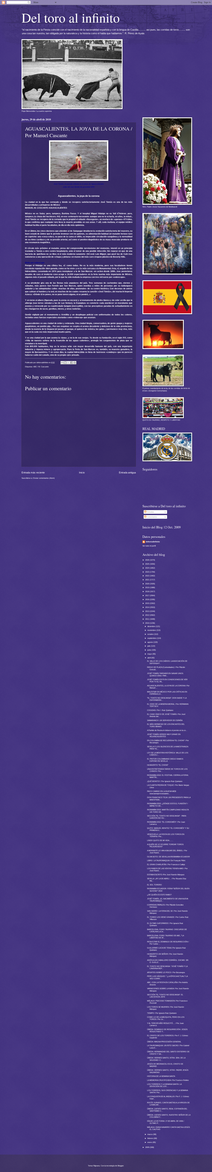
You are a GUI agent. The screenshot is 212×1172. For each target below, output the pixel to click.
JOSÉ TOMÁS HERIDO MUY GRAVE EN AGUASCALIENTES (164, 735)
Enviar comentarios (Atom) (44, 478)
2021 (147, 580)
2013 (147, 611)
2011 (147, 619)
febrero (150, 1138)
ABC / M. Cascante (41, 367)
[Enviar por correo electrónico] (62, 362)
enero (150, 1142)
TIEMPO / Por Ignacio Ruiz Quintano (162, 1013)
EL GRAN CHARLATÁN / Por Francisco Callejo (166, 864)
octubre (150, 634)
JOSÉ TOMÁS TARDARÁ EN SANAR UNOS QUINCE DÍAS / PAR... (165, 674)
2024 (147, 568)
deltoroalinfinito (153, 542)
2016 (147, 599)
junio (149, 650)
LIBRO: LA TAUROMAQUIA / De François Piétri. (166, 860)
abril (149, 658)
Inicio (82, 472)
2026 (147, 560)
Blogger (121, 1166)
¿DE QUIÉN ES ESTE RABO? (159, 895)
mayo (149, 654)
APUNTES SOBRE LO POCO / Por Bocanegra (166, 972)
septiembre (152, 638)
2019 (147, 587)
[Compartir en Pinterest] (74, 362)
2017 (147, 595)
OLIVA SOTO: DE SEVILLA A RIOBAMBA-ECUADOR (168, 857)
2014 (147, 607)
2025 (147, 564)
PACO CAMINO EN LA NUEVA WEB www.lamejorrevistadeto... (161, 792)
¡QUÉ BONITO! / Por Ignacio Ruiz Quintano (164, 781)
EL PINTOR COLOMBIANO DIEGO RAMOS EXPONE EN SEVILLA (165, 760)
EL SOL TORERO (154, 885)
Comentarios (151, 517)
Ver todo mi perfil (149, 546)
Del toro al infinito (71, 17)
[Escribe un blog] (65, 362)
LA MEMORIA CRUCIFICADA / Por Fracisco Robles (168, 1080)
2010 (147, 623)
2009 (147, 1147)
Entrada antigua (127, 472)
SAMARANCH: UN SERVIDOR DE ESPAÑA (165, 720)
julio (149, 646)
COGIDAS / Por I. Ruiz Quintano (160, 710)
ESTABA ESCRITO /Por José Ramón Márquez (166, 875)
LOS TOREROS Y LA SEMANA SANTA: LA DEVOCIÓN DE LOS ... (164, 1085)
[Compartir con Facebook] (71, 362)
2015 (147, 603)
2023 (147, 572)
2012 (147, 615)
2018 (147, 591)
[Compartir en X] (68, 362)
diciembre (151, 626)
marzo (150, 1134)
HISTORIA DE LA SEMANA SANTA (161, 1076)
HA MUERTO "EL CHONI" (157, 765)
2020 (147, 584)
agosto (150, 642)
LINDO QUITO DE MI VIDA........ (160, 840)
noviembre (151, 630)
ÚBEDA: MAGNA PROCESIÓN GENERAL (164, 1042)
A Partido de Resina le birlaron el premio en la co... (167, 730)
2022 (147, 576)
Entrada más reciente (33, 472)
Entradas (150, 512)
